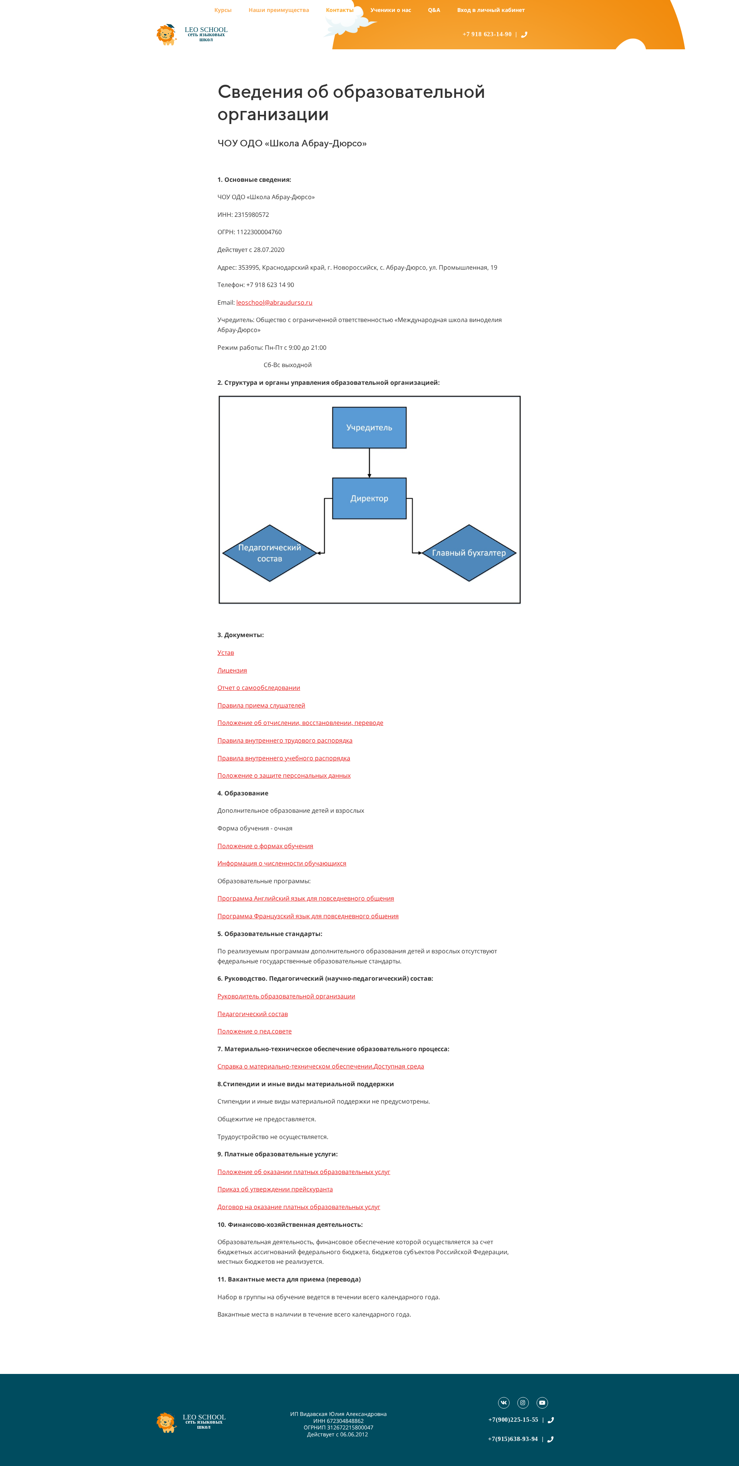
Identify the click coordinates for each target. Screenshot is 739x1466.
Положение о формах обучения (265, 846)
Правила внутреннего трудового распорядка (285, 740)
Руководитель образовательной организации (286, 996)
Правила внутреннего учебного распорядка (283, 758)
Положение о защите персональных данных (284, 775)
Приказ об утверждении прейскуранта (275, 1189)
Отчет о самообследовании (258, 687)
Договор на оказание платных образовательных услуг (298, 1207)
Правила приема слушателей (261, 705)
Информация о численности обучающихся (281, 863)
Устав (225, 652)
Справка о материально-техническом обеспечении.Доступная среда (320, 1066)
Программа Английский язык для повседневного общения (305, 898)
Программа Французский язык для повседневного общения (308, 916)
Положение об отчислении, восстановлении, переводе (300, 722)
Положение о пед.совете (254, 1031)
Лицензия (232, 670)
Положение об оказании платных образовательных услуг (303, 1171)
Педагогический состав (252, 1014)
